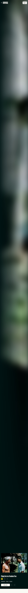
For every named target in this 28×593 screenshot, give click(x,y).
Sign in (24, 3)
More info (5, 585)
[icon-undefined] (11, 585)
